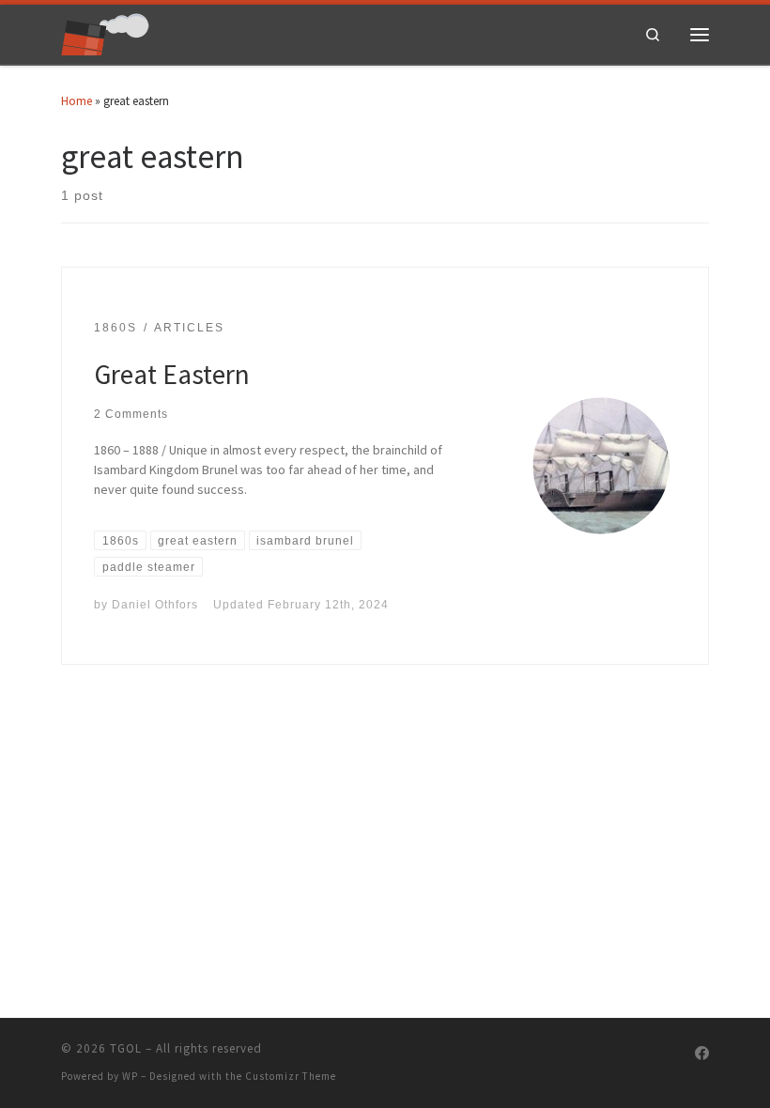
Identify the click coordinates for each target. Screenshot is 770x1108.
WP (130, 1076)
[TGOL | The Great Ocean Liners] (105, 32)
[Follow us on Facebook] (702, 1053)
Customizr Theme (290, 1076)
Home (76, 101)
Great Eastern (172, 374)
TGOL (126, 1048)
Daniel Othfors (155, 604)
